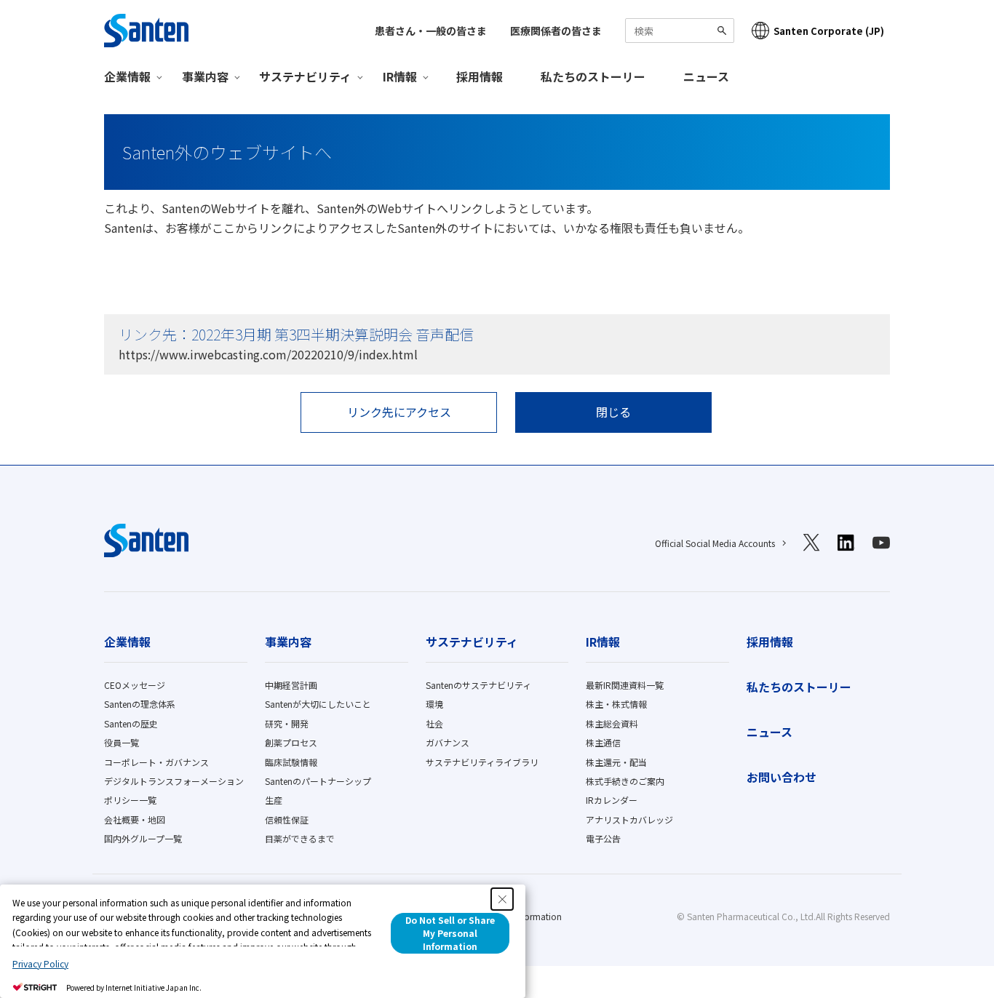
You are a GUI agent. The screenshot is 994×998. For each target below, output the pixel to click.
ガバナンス (447, 742)
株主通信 (603, 742)
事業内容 (288, 641)
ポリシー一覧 (130, 800)
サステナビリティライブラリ (482, 762)
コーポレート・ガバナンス (156, 762)
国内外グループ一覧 (143, 838)
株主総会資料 (612, 723)
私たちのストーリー (593, 77)
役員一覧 (121, 742)
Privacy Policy (40, 963)
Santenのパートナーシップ (318, 781)
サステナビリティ (472, 641)
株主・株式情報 (616, 704)
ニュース (706, 77)
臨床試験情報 (291, 762)
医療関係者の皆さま (556, 30)
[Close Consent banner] (502, 899)
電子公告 (603, 838)
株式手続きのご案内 (625, 781)
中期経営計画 (291, 685)
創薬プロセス (291, 742)
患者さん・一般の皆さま (431, 30)
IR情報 (603, 641)
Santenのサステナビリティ (478, 685)
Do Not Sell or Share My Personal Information (450, 933)
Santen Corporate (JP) (829, 31)
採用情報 (479, 77)
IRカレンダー (611, 800)
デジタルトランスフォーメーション (174, 781)
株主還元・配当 (616, 762)
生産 (273, 800)
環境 (434, 704)
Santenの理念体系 (139, 704)
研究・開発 (287, 723)
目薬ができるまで (300, 838)
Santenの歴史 (131, 723)
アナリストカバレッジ (629, 819)
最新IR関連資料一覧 (625, 685)
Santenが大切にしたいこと (318, 704)
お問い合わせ (781, 777)
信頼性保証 (287, 819)
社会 (434, 723)
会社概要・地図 (134, 819)
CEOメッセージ (134, 685)
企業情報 (127, 641)
